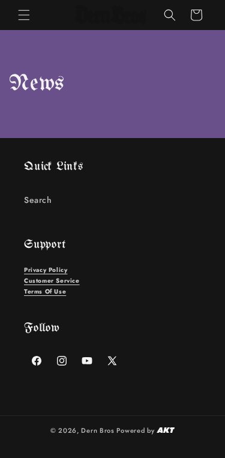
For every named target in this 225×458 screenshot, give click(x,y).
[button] (24, 15)
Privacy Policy (45, 269)
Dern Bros (97, 430)
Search (38, 200)
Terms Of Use (45, 291)
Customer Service (52, 280)
